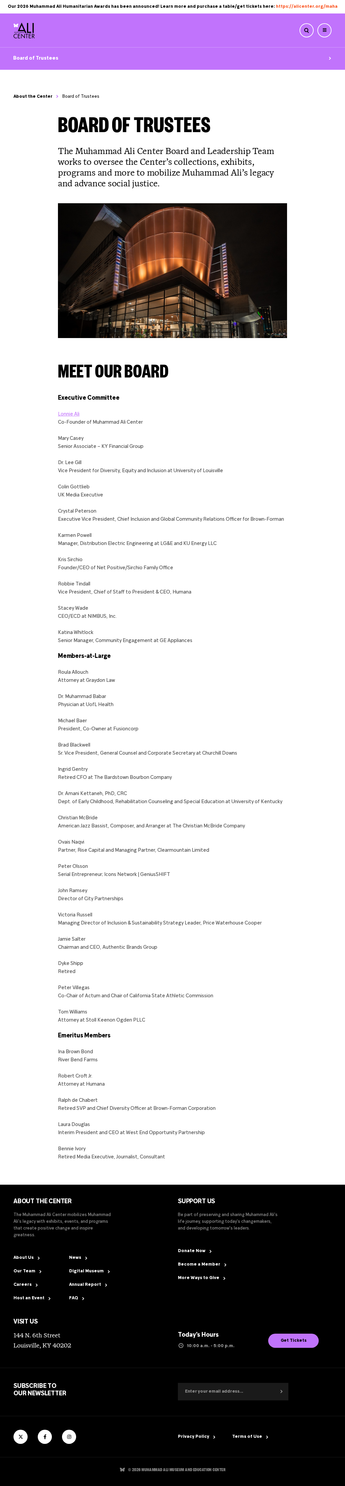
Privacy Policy (193, 1437)
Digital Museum (86, 1271)
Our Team (24, 1271)
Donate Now (192, 1251)
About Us (23, 1258)
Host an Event (28, 1298)
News (75, 1258)
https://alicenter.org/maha (307, 7)
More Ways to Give (198, 1278)
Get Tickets (294, 1341)
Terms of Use (247, 1437)
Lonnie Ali (69, 414)
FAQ (73, 1298)
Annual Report (85, 1285)
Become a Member (199, 1265)
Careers (22, 1285)
